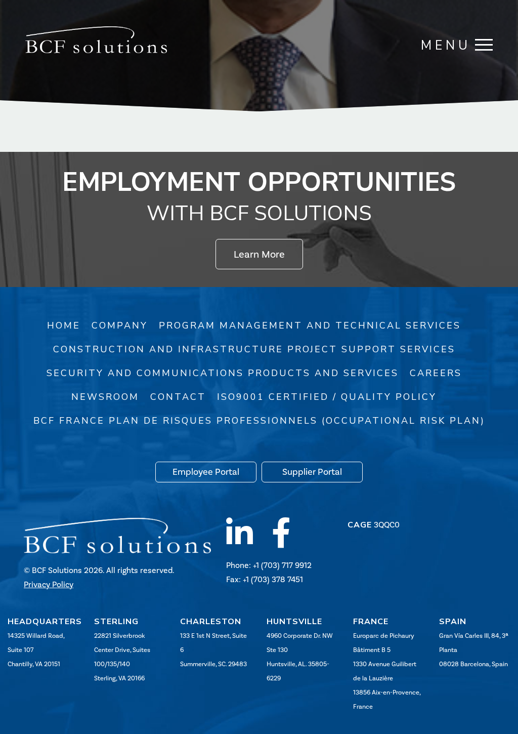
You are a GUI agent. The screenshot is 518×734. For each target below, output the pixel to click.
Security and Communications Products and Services (223, 373)
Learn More (259, 254)
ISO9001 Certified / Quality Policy (327, 397)
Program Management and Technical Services (310, 325)
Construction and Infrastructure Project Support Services (254, 349)
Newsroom (105, 397)
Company (120, 325)
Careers (436, 373)
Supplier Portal (312, 471)
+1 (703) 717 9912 (282, 565)
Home (63, 325)
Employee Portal (205, 471)
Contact (178, 397)
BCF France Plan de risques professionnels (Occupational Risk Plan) (259, 421)
